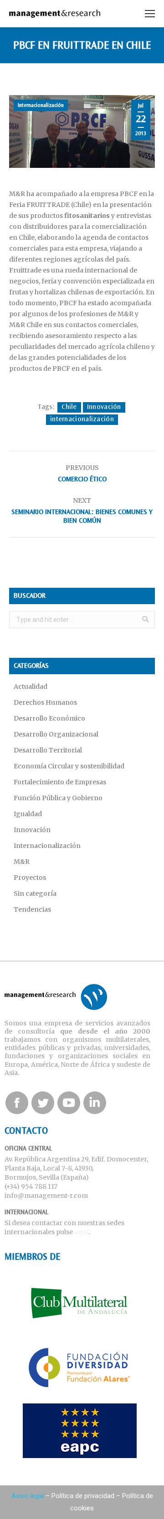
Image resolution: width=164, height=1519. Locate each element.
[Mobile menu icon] (150, 14)
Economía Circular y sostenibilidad (69, 766)
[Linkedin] (94, 1102)
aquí (81, 1232)
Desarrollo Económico (49, 718)
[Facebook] (16, 1102)
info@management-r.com (46, 1195)
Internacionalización (41, 105)
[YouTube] (68, 1102)
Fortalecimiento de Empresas (60, 782)
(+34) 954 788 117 (31, 1186)
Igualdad (28, 814)
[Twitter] (42, 1102)
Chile (69, 407)
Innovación (104, 407)
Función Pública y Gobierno (58, 798)
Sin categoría (35, 893)
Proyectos (30, 877)
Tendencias (32, 909)
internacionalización (82, 419)
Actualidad (30, 686)
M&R (22, 862)
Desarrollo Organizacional (56, 734)
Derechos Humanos (45, 702)
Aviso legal (27, 1496)
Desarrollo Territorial (48, 750)
